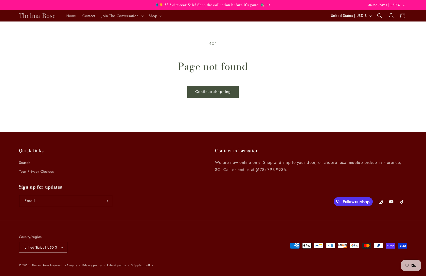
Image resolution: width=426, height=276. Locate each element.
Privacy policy (92, 265)
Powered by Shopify (63, 265)
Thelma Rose (41, 265)
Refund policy (116, 265)
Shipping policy (142, 265)
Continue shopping (213, 91)
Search (25, 162)
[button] (121, 15)
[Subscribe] (106, 201)
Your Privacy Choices (36, 171)
